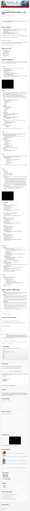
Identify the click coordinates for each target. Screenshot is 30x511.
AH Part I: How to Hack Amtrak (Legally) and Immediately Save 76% (14, 456)
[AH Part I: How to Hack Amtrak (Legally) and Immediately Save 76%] (4, 455)
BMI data (9, 178)
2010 (3, 487)
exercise (4, 10)
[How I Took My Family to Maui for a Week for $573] (4, 459)
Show (20, 6)
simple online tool (9, 270)
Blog (18, 6)
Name (3, 353)
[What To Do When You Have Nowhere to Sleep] (4, 452)
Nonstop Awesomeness (5, 508)
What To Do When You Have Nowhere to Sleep (11, 453)
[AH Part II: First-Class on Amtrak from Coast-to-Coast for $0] (4, 466)
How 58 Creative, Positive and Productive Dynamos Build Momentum (10, 494)
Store (23, 6)
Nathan (10, 15)
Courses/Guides (11, 6)
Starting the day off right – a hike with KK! (7, 497)
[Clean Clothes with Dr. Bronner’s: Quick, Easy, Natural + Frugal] (4, 462)
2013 (3, 485)
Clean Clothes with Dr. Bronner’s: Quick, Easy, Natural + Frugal (13, 463)
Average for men (6, 188)
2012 (3, 486)
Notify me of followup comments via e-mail (8, 351)
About (8, 6)
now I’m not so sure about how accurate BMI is (11, 184)
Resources (15, 6)
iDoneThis (3, 479)
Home (2, 6)
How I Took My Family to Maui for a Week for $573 (12, 460)
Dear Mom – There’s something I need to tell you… (8, 493)
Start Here (5, 6)
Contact (25, 6)
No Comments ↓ (13, 15)
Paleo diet (19, 92)
